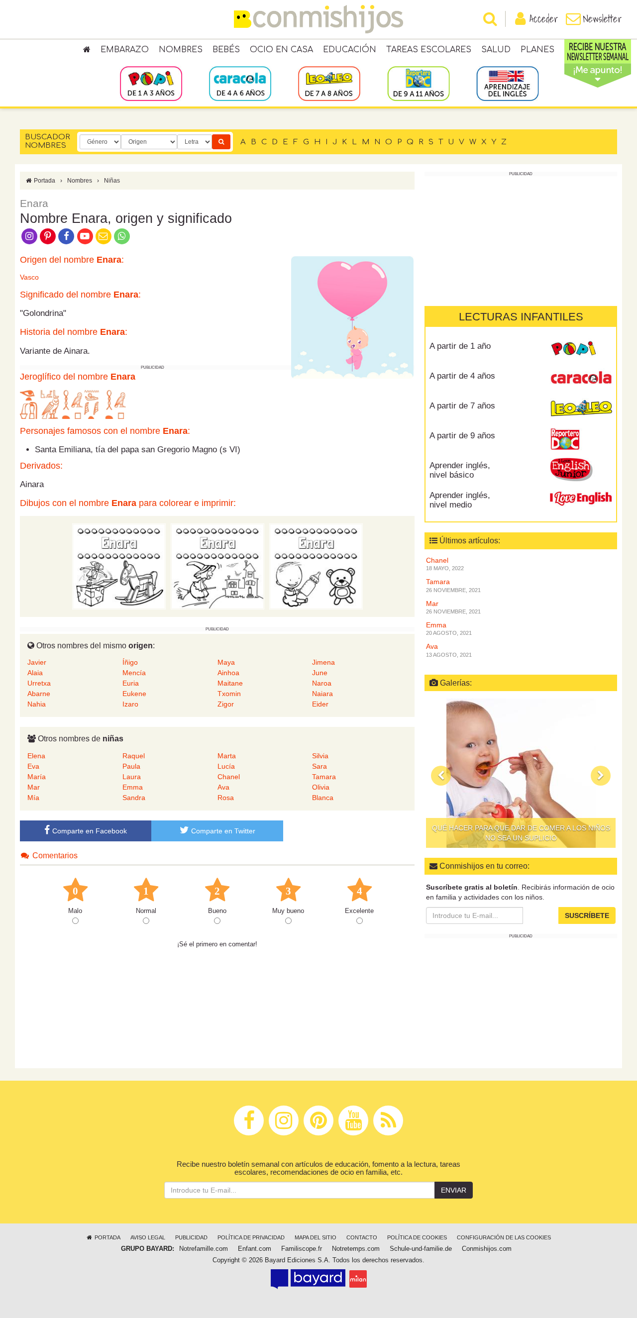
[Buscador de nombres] (221, 141)
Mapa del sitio (315, 1237)
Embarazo (125, 49)
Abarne (38, 694)
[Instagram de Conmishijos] (29, 235)
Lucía (226, 766)
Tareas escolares (428, 49)
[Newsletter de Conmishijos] (103, 235)
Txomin (229, 694)
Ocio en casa (281, 49)
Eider (320, 704)
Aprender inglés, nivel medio (459, 500)
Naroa (321, 683)
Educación (349, 49)
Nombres (181, 49)
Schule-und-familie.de (421, 1248)
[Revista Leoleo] (581, 409)
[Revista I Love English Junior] (581, 469)
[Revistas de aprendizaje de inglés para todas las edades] (507, 83)
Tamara (324, 777)
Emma (132, 787)
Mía (33, 798)
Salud (496, 49)
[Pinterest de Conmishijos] (47, 235)
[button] (441, 776)
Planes (537, 49)
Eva (33, 766)
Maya (226, 662)
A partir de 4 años (462, 376)
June (319, 673)
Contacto (361, 1237)
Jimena (323, 662)
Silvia (320, 756)
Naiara (322, 694)
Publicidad (191, 1237)
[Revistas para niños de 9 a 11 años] (418, 83)
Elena (36, 756)
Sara (319, 766)
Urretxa (39, 683)
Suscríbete (587, 915)
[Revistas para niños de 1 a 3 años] (151, 83)
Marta (226, 756)
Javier (36, 662)
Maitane (230, 683)
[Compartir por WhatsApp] (122, 235)
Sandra (133, 798)
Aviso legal (147, 1237)
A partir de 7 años (462, 405)
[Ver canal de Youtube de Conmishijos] (85, 235)
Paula (131, 766)
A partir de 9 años (462, 435)
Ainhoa (228, 673)
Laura (131, 777)
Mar (33, 787)
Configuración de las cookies (504, 1237)
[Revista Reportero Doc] (581, 439)
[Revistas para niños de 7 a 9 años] (329, 83)
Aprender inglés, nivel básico (459, 470)
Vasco (29, 277)
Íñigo (130, 662)
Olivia (320, 787)
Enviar (453, 1190)
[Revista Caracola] (581, 380)
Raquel (133, 756)
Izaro (130, 704)
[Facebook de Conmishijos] (66, 235)
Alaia (35, 673)
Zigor (225, 704)
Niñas (112, 180)
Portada (43, 180)
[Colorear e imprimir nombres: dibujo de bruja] (217, 566)
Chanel (228, 777)
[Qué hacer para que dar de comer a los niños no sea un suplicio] (521, 773)
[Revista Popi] (581, 350)
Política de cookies (417, 1237)
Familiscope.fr (301, 1248)
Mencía (134, 673)
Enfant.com (254, 1248)
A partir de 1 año (460, 346)
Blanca (322, 798)
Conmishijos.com (487, 1248)
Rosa (225, 798)
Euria (130, 683)
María (36, 777)
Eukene (134, 694)
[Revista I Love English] (581, 499)
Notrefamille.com (203, 1248)
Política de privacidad (251, 1237)
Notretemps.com (356, 1248)
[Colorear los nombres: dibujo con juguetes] (119, 566)
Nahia (36, 704)
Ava (223, 787)
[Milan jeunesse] (358, 1278)
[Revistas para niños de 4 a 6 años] (240, 83)
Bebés (226, 49)
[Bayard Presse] (308, 1278)
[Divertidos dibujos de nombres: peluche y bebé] (316, 566)
